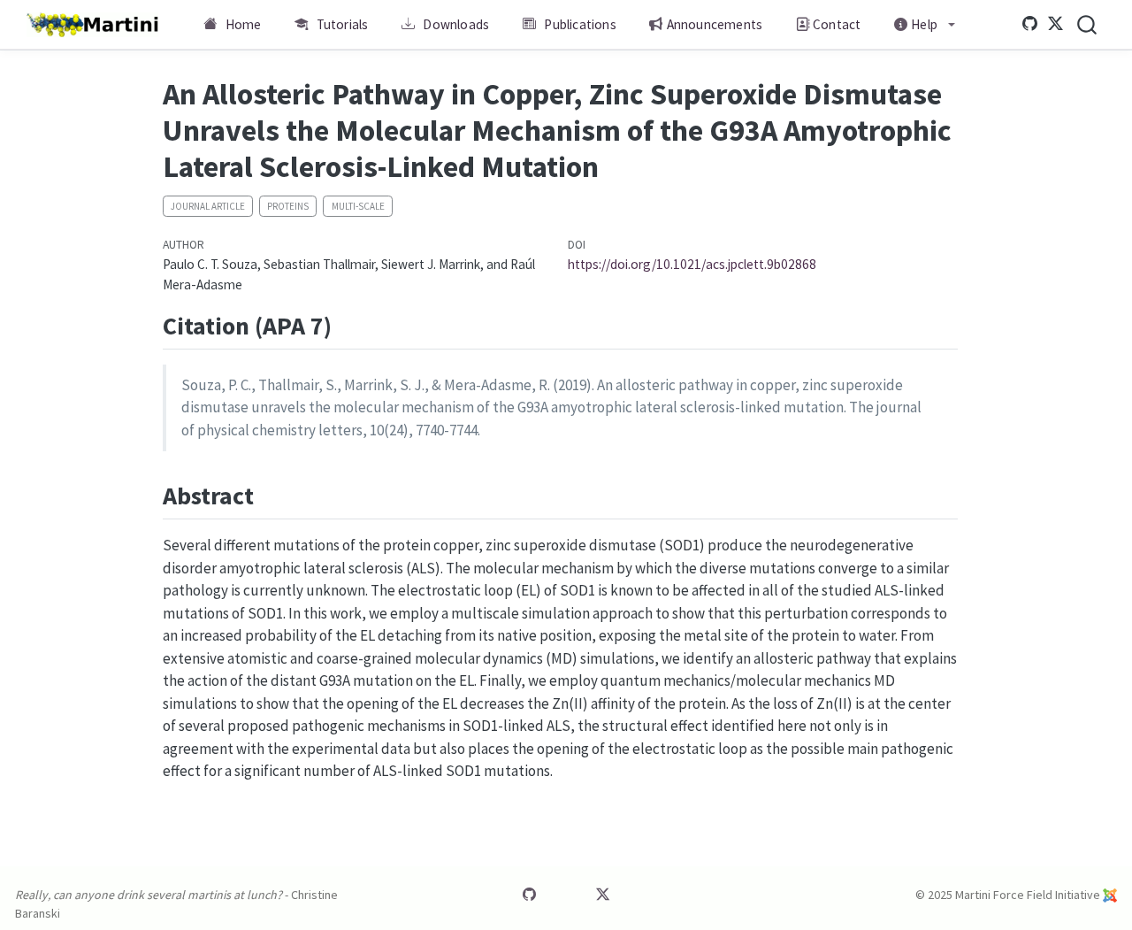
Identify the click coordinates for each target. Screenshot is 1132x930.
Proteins (288, 206)
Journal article (208, 206)
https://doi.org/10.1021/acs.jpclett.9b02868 (692, 264)
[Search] (1087, 24)
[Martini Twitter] (1055, 24)
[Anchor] (349, 323)
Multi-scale (358, 206)
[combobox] (1087, 24)
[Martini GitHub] (1030, 24)
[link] (925, 24)
